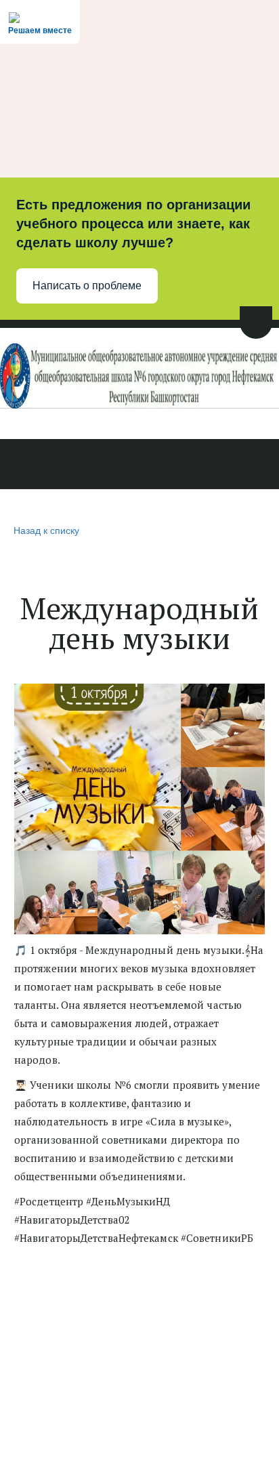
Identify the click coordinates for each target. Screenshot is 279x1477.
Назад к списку (46, 530)
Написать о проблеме (87, 285)
